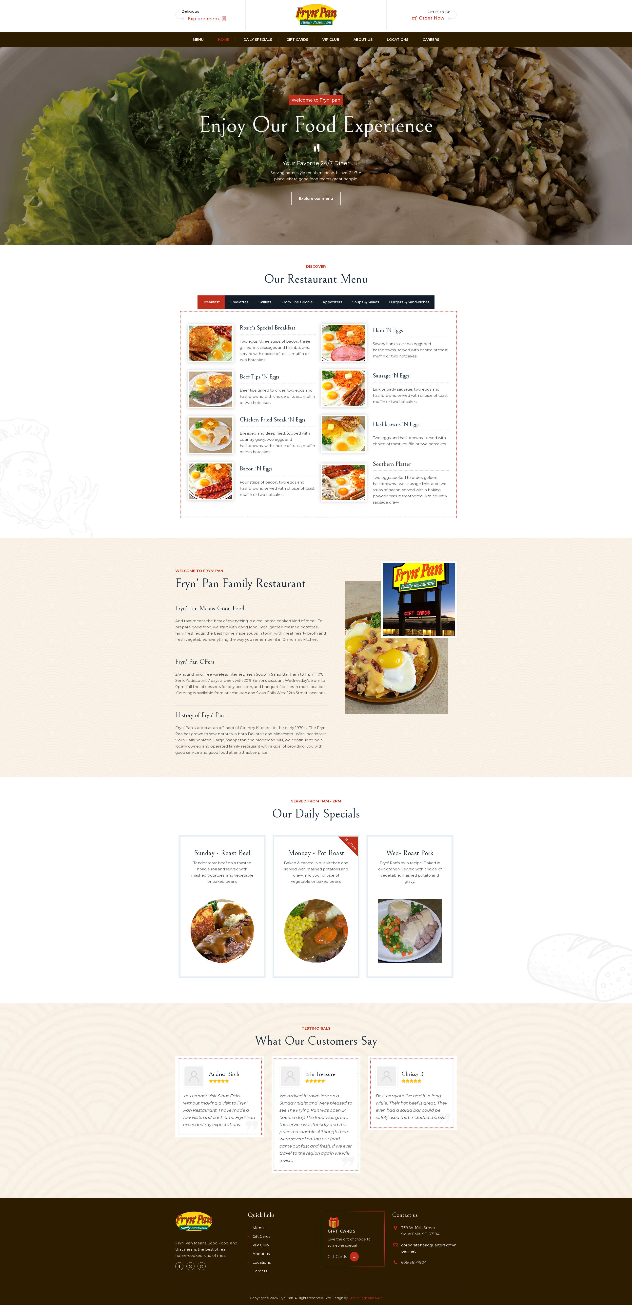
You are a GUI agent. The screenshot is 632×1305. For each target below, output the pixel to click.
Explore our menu (316, 198)
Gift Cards (297, 39)
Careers (431, 39)
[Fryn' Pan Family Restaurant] (316, 15)
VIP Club (330, 39)
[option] (222, 906)
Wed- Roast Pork (410, 853)
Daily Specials (257, 39)
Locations (397, 39)
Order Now (431, 18)
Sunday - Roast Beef (222, 853)
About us (363, 39)
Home (223, 39)
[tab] (211, 302)
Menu (198, 39)
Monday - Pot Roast (316, 853)
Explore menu (205, 19)
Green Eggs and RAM (365, 1298)
